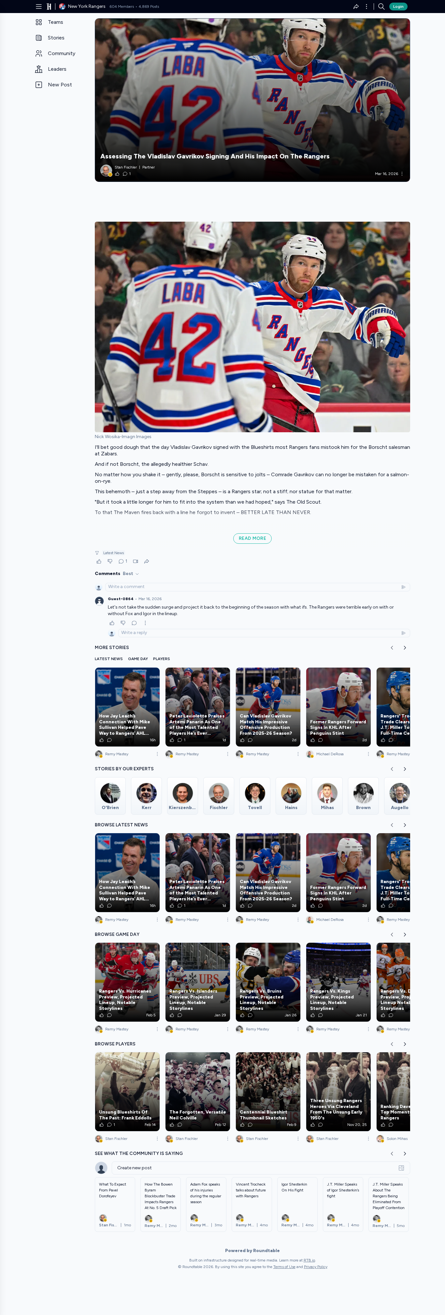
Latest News (113, 553)
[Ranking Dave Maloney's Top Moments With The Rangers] (409, 1091)
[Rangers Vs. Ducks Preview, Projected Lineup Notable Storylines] (409, 982)
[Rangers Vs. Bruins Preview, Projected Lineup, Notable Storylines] (268, 982)
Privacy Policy (315, 1266)
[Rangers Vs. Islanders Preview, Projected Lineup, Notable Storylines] (197, 982)
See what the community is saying (139, 1153)
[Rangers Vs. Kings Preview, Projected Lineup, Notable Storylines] (338, 982)
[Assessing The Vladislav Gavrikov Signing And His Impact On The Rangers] (252, 100)
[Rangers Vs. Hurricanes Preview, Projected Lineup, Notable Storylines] (127, 982)
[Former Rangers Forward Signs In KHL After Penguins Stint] (338, 707)
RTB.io (309, 1260)
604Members (121, 6)
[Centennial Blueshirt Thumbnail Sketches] (268, 1091)
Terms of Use (284, 1266)
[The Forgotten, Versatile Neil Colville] (197, 1091)
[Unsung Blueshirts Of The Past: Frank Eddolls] (127, 1091)
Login (398, 6)
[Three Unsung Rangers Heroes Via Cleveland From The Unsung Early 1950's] (338, 1091)
